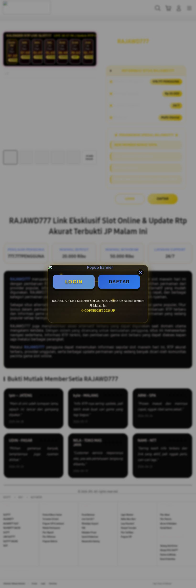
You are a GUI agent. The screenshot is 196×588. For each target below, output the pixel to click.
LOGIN (73, 281)
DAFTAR (119, 281)
